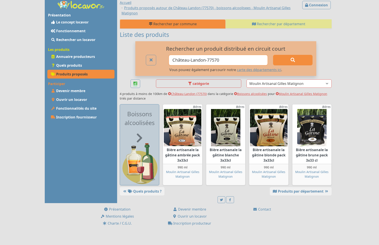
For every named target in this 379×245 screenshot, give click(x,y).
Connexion (318, 5)
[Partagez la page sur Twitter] (221, 199)
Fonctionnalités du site (76, 108)
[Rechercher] (293, 60)
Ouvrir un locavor (71, 99)
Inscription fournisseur (76, 117)
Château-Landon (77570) (189, 94)
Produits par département (300, 191)
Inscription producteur (191, 223)
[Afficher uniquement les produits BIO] (135, 83)
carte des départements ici (259, 69)
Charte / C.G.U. (119, 223)
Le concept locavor (72, 22)
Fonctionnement (70, 31)
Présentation (119, 209)
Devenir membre (70, 90)
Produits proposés (71, 74)
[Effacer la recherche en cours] (151, 60)
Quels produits (68, 65)
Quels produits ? (147, 191)
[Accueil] (80, 4)
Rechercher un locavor (75, 39)
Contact (264, 209)
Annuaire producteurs (75, 56)
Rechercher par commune (174, 23)
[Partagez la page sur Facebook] (230, 199)
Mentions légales (119, 216)
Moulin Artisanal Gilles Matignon (303, 94)
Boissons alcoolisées (252, 94)
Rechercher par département (280, 23)
